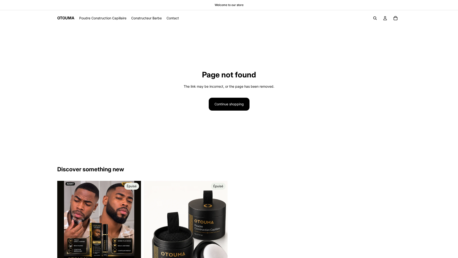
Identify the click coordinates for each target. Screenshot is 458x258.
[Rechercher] (375, 18)
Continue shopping (229, 104)
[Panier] (395, 18)
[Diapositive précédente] (64, 223)
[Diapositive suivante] (134, 223)
